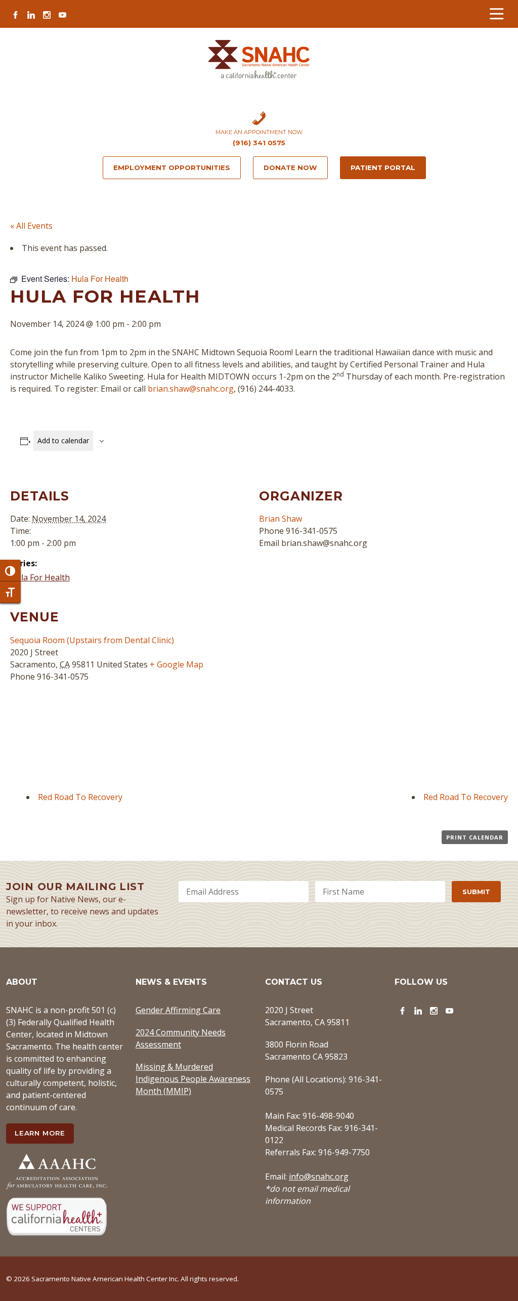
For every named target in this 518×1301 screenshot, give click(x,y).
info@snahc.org (319, 1176)
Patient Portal (383, 167)
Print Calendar (474, 837)
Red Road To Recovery (80, 797)
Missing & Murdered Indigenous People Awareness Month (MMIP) (193, 1079)
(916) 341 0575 (259, 143)
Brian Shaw (280, 518)
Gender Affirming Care (178, 1010)
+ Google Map (176, 664)
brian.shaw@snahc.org (191, 388)
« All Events (31, 225)
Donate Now (290, 167)
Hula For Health (40, 577)
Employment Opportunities (171, 167)
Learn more (40, 1133)
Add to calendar (63, 440)
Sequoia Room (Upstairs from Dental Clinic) (92, 640)
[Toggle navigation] (496, 14)
